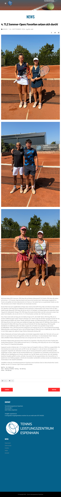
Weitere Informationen (27, 256)
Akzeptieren (4, 254)
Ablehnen (11, 254)
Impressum (37, 256)
